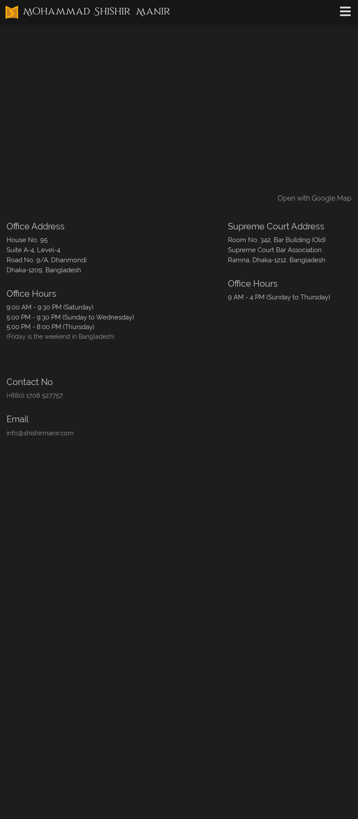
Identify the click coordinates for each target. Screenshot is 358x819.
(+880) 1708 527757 (35, 395)
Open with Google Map (314, 198)
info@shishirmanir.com (40, 433)
